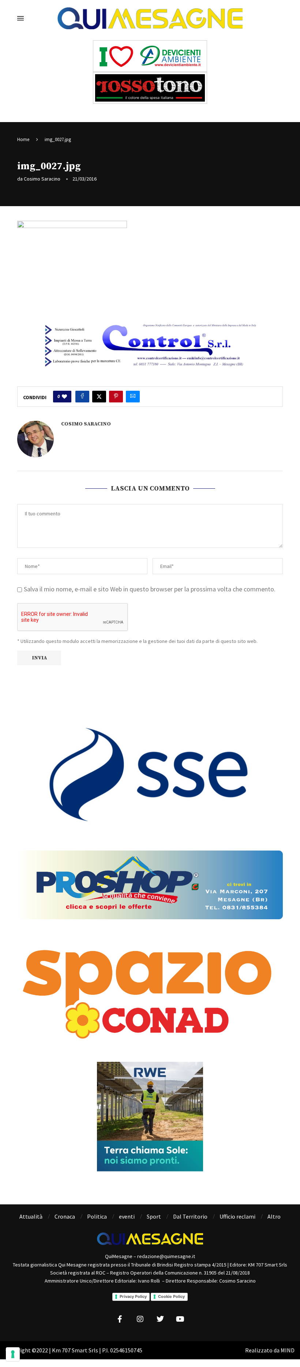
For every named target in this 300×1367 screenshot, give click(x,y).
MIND (288, 1350)
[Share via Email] (133, 396)
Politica (97, 1216)
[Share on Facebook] (82, 396)
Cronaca (65, 1216)
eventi (127, 1216)
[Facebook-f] (120, 1319)
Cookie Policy (171, 1296)
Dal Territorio (190, 1216)
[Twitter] (160, 1319)
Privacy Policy (133, 1296)
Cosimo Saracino (42, 178)
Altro (274, 1216)
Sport (154, 1216)
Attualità (30, 1216)
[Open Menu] (20, 18)
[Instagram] (140, 1319)
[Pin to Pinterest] (116, 396)
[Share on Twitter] (99, 396)
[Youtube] (180, 1319)
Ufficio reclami (237, 1216)
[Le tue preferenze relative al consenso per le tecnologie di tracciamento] (13, 1354)
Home (23, 139)
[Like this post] (64, 396)
